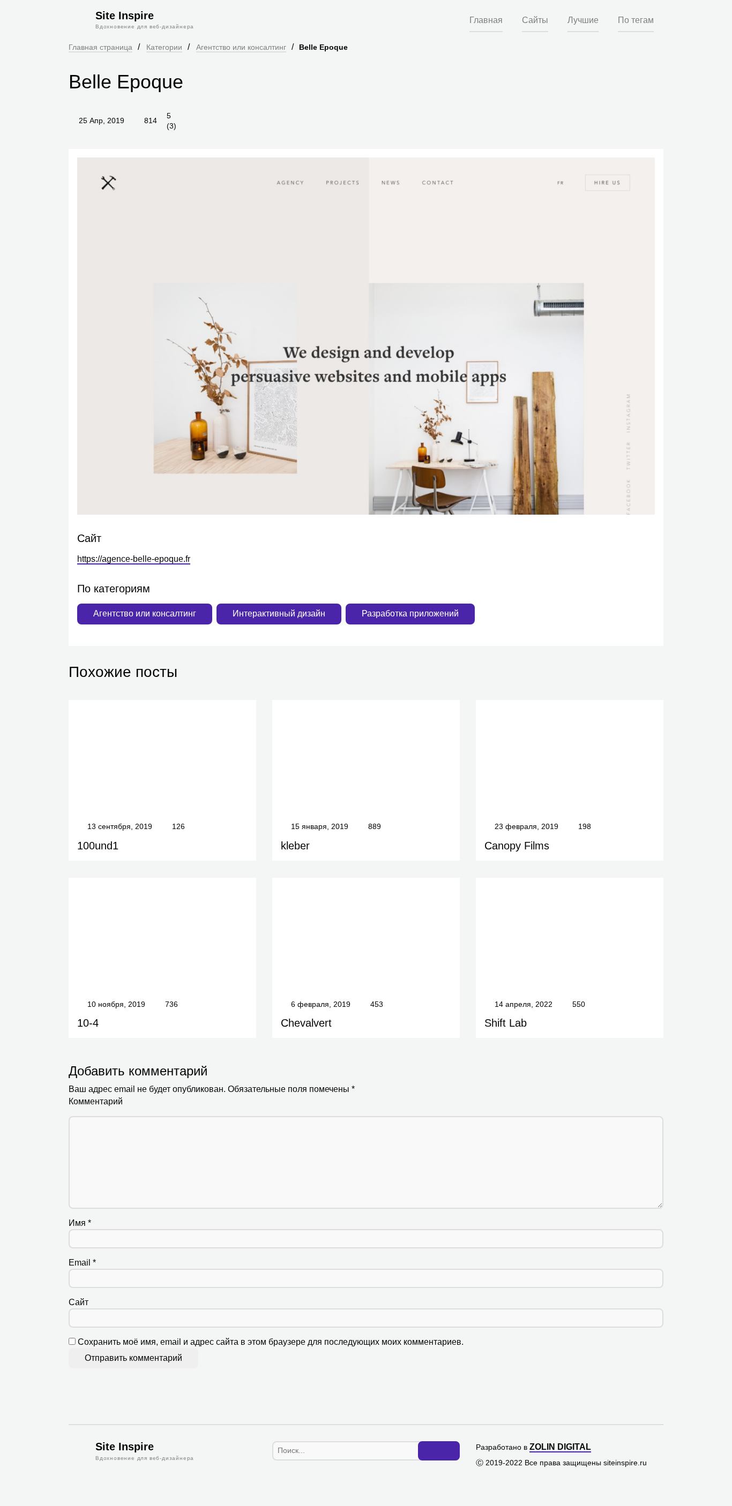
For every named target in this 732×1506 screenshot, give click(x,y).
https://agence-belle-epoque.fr (133, 558)
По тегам (636, 20)
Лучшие (583, 20)
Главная (486, 20)
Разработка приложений (410, 613)
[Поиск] (439, 1450)
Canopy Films (516, 846)
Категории (164, 47)
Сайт (78, 1302)
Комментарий (96, 1101)
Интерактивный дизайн (279, 613)
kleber (295, 846)
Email (82, 1262)
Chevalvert (306, 1023)
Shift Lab (505, 1023)
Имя (80, 1223)
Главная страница (100, 47)
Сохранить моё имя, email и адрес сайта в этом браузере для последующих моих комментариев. (271, 1341)
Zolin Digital (560, 1446)
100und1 (97, 846)
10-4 (88, 1023)
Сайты (535, 20)
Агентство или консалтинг (241, 47)
